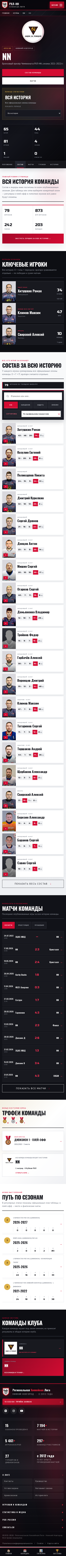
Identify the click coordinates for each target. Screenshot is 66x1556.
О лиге (6, 1475)
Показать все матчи (33, 1088)
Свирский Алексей (30, 794)
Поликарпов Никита (31, 475)
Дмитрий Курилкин (30, 497)
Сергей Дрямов (27, 520)
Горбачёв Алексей (29, 657)
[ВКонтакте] (5, 1411)
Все (11, 405)
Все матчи (8, 925)
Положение (7, 164)
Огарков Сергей (28, 589)
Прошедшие (39, 925)
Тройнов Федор (27, 634)
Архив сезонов (10, 1495)
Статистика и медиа (14, 1512)
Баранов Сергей (28, 840)
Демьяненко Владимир (33, 611)
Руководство (41, 1481)
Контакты (8, 1481)
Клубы (16, 13)
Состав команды (33, 73)
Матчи (33, 81)
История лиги (41, 1495)
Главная (6, 13)
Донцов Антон (27, 543)
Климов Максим (28, 703)
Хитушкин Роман (28, 429)
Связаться (8, 1527)
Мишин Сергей (27, 566)
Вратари (55, 405)
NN (24, 13)
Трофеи (42, 164)
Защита (40, 405)
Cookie (40, 1543)
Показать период (13, 106)
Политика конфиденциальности (17, 1543)
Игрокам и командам (14, 1504)
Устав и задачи (11, 1488)
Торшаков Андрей (29, 748)
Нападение (25, 405)
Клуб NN (7, 48)
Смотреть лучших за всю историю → (33, 238)
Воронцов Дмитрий (30, 680)
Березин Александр (31, 817)
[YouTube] (21, 1411)
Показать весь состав (33, 883)
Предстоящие (23, 925)
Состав (20, 164)
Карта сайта (53, 1543)
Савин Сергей (26, 862)
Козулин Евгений (28, 452)
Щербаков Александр (32, 771)
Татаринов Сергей (29, 726)
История (54, 164)
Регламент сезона (43, 1488)
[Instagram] (13, 1411)
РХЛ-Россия (9, 1519)
